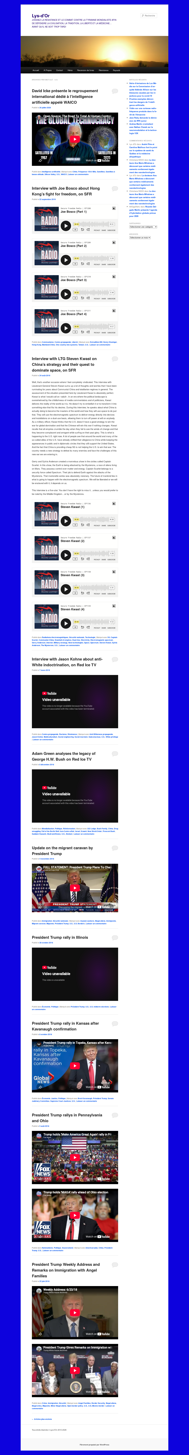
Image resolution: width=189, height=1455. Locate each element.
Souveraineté (67, 1247)
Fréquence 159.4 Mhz (87, 171)
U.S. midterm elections (99, 1006)
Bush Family (102, 828)
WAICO (64, 174)
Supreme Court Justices (60, 1101)
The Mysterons (47, 645)
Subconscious (95, 736)
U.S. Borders (79, 923)
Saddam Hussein (39, 834)
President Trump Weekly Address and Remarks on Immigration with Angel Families (66, 1270)
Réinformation (69, 828)
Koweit (84, 831)
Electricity (85, 640)
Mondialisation (48, 828)
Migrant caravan (39, 923)
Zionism (69, 834)
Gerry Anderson (38, 642)
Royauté (116, 70)
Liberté (75, 342)
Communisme (48, 342)
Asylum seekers (87, 921)
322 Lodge (91, 828)
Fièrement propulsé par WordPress (94, 1444)
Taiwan (81, 344)
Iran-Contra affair (67, 831)
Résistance (103, 70)
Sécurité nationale (76, 637)
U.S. (58, 174)
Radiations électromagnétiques (55, 637)
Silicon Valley (50, 174)
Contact (59, 70)
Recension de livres (85, 70)
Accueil (36, 70)
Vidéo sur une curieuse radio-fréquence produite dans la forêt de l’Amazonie (143, 111)
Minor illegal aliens (58, 1405)
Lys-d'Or (41, 15)
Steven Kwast (105, 642)
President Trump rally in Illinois (60, 937)
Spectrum (94, 642)
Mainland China (48, 344)
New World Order (95, 831)
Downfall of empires (63, 640)
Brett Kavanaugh (85, 1098)
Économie (46, 1006)
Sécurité (62, 1403)
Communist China (46, 640)
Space (86, 642)
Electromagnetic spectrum (102, 640)
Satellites (101, 171)
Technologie (90, 637)
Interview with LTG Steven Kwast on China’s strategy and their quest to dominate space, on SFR (64, 364)
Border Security (98, 1403)
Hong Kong (36, 344)
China (74, 171)
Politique (58, 828)
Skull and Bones (54, 834)
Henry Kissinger (110, 342)
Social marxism (81, 736)
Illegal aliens (100, 921)
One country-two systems (67, 344)
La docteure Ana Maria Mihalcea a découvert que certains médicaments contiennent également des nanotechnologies (142, 166)
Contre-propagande (63, 342)
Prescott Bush (109, 831)
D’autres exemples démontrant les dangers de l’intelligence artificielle (142, 102)
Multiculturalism (50, 736)
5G (108, 637)
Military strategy (60, 642)
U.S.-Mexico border (96, 1405)
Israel (77, 831)
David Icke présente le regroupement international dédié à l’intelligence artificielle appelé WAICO (65, 96)
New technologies (75, 642)
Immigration (47, 921)
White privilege (112, 736)
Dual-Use (76, 640)
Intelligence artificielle (51, 171)
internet (49, 642)
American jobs (91, 1247)
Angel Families (84, 1403)
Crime (44, 1403)
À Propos (48, 70)
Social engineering (66, 736)
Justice (54, 1098)
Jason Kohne (37, 736)
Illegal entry (37, 1405)
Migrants (50, 923)
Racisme (63, 734)
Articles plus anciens (42, 1419)
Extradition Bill (96, 342)
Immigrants (111, 921)
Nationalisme (47, 1247)
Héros (70, 70)
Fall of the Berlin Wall (50, 831)
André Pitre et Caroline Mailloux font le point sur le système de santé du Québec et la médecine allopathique (143, 150)
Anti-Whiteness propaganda (101, 734)
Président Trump (62, 923)
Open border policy (75, 1405)
